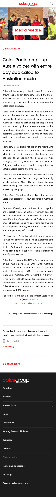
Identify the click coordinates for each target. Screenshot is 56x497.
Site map (7, 475)
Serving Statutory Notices (15, 431)
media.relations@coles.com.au (28, 303)
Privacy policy (10, 457)
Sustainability (9, 406)
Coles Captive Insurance (15, 483)
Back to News (12, 49)
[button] (51, 3)
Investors (7, 397)
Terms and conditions (13, 466)
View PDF (11, 346)
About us (7, 388)
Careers (7, 449)
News (5, 414)
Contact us (8, 423)
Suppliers (7, 440)
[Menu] (4, 3)
